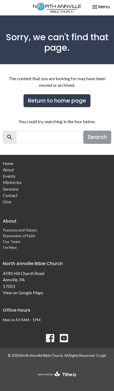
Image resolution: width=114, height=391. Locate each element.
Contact (10, 195)
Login (102, 355)
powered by (54, 379)
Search (97, 137)
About (8, 169)
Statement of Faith (19, 235)
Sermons (11, 189)
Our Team (11, 241)
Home (8, 163)
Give (7, 201)
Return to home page (57, 100)
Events (9, 176)
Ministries (12, 182)
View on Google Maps (23, 292)
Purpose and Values (20, 230)
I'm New (10, 247)
